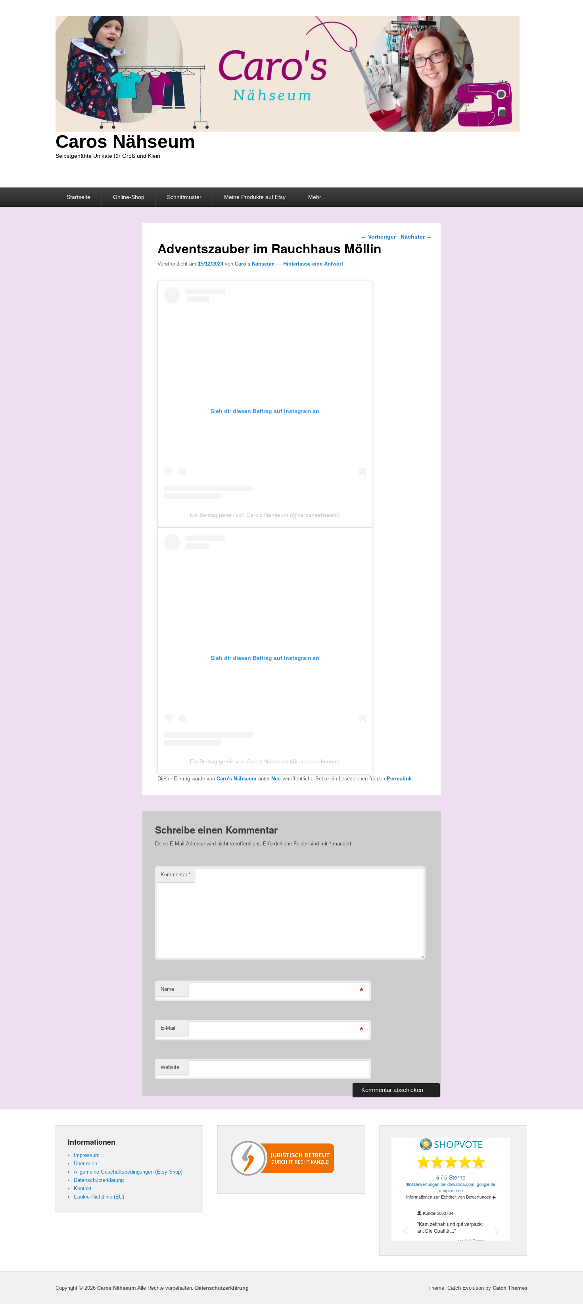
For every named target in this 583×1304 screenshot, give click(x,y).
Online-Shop (128, 197)
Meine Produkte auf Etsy (255, 197)
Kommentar (176, 875)
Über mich (85, 1163)
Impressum (87, 1155)
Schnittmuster (184, 197)
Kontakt (83, 1188)
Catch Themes (510, 1288)
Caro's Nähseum (255, 264)
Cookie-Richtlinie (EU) (99, 1197)
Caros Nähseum (125, 141)
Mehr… (317, 197)
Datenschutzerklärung (99, 1180)
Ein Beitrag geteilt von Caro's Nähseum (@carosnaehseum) (265, 515)
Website (170, 1067)
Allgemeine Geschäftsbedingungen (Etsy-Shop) (128, 1172)
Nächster (416, 236)
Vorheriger (378, 236)
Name (167, 989)
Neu (276, 779)
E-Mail (168, 1028)
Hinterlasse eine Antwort (313, 264)
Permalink (399, 779)
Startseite (78, 197)
